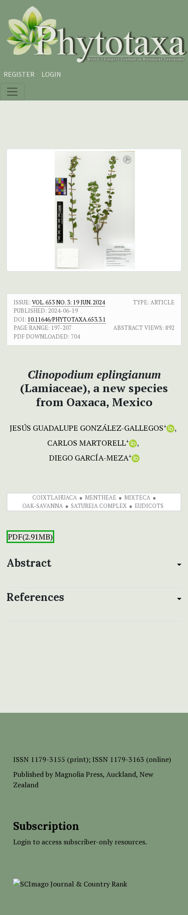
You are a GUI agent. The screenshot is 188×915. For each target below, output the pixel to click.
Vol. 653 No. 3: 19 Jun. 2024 (68, 302)
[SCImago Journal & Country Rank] (70, 883)
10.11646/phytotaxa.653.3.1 (67, 319)
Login (51, 74)
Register (19, 74)
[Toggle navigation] (12, 91)
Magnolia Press (79, 774)
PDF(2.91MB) (30, 537)
